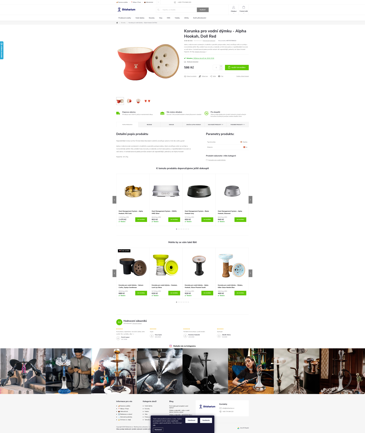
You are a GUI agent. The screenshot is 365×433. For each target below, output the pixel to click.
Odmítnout (191, 420)
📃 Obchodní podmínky (125, 417)
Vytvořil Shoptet (244, 428)
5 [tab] (183, 229)
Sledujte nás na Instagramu (184, 346)
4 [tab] (181, 229)
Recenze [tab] (149, 124)
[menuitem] (124, 18)
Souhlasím (206, 420)
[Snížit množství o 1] (221, 69)
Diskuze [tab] (171, 124)
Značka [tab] (193, 124)
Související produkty (214, 124)
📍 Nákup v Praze (136, 2)
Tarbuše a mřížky (150, 420)
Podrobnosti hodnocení (209, 40)
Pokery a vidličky (149, 417)
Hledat (203, 10)
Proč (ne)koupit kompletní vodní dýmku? (178, 407)
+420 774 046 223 (227, 411)
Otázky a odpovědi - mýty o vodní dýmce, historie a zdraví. (179, 411)
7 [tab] (186, 229)
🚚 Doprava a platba (122, 2)
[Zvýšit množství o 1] (221, 66)
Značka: (242, 76)
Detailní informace (200, 52)
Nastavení (158, 430)
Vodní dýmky (148, 406)
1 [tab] (176, 229)
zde (154, 425)
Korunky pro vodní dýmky (217, 160)
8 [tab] (188, 229)
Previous (114, 200)
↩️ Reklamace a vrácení (125, 414)
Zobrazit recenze (137, 323)
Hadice (147, 411)
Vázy (146, 414)
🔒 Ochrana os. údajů (124, 420)
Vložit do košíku (238, 67)
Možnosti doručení (192, 62)
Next (250, 200)
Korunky (147, 409)
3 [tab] (179, 229)
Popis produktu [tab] (127, 124)
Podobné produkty (237, 124)
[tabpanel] (132, 200)
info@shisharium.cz (228, 408)
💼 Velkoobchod (148, 2)
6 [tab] (185, 229)
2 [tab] (178, 229)
